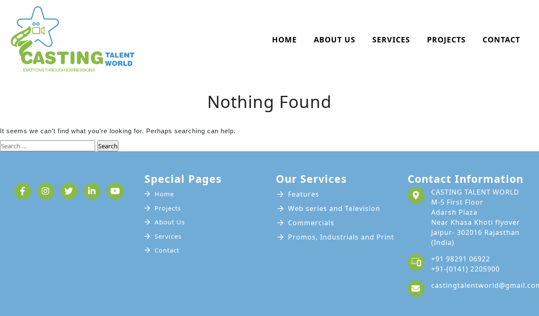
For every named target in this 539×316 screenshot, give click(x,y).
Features (303, 194)
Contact (501, 39)
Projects (446, 39)
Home (284, 39)
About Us (334, 39)
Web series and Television (334, 208)
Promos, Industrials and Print (341, 237)
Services (391, 39)
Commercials (311, 222)
